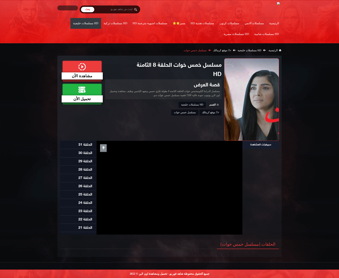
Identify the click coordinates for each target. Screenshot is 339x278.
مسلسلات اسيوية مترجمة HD (150, 23)
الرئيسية (274, 23)
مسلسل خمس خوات (195, 50)
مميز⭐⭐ (179, 23)
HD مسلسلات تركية (115, 23)
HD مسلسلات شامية (266, 34)
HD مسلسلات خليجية (85, 23)
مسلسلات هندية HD (202, 23)
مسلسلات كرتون (229, 23)
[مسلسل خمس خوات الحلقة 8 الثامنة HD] (251, 99)
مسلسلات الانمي (254, 23)
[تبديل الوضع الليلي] (103, 148)
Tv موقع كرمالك (222, 50)
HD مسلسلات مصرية (236, 34)
